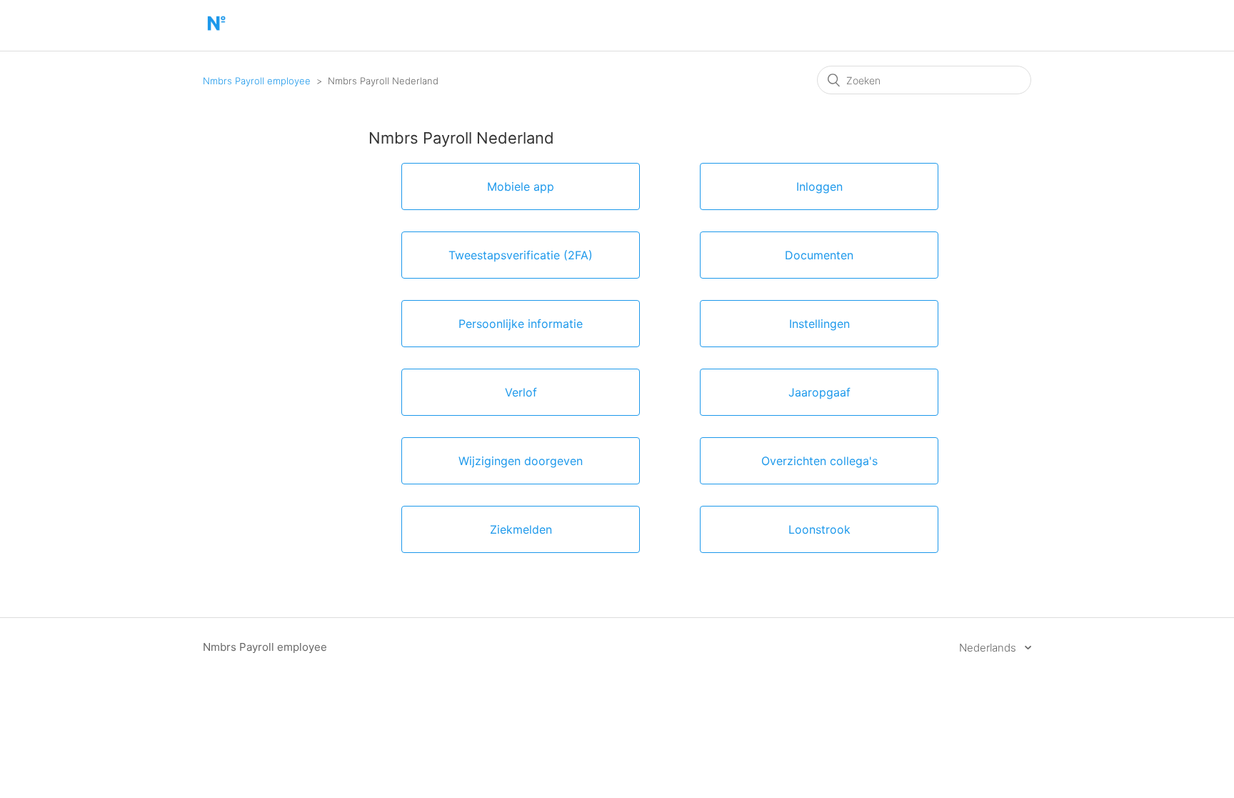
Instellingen (819, 323)
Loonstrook (819, 529)
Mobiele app (520, 186)
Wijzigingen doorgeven (520, 461)
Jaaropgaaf (819, 392)
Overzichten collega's (819, 461)
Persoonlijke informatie (520, 323)
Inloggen (819, 186)
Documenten (819, 255)
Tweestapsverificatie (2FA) (520, 255)
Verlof (521, 392)
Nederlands (989, 647)
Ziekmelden (521, 529)
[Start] (216, 32)
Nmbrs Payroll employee (257, 80)
